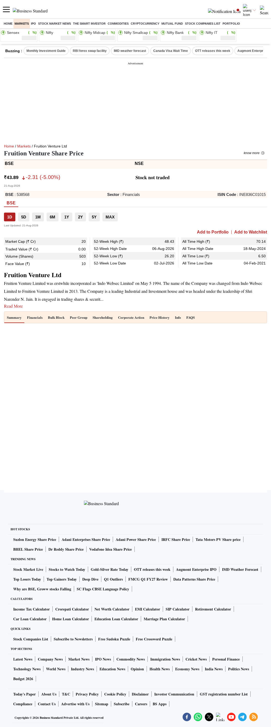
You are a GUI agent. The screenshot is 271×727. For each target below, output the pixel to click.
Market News (78, 659)
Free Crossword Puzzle (154, 639)
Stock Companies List (30, 639)
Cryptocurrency (145, 23)
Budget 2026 (23, 678)
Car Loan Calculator (30, 619)
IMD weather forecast (130, 51)
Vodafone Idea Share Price (110, 549)
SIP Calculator (177, 609)
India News (214, 669)
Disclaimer (140, 694)
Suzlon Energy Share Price (34, 539)
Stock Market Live (28, 569)
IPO (33, 23)
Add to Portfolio (213, 232)
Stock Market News (54, 23)
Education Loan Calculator (116, 619)
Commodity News (130, 659)
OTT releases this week (212, 51)
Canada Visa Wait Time (170, 51)
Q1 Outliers (113, 579)
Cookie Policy (115, 694)
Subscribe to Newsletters (73, 639)
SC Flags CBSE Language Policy (103, 589)
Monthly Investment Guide (46, 51)
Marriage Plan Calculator (164, 619)
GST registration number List (224, 694)
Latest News (22, 659)
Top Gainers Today (62, 579)
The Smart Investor (89, 23)
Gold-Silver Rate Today (109, 569)
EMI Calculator (147, 609)
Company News (50, 659)
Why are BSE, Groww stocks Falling (42, 589)
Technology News (26, 669)
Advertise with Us (75, 704)
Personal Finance (226, 659)
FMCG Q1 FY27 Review (148, 579)
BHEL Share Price (28, 549)
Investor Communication (174, 694)
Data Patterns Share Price (194, 579)
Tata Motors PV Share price (218, 539)
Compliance (22, 704)
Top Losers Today (27, 579)
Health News (160, 669)
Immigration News (165, 659)
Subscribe (121, 704)
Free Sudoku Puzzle (114, 639)
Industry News (82, 669)
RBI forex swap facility (90, 51)
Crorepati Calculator (72, 609)
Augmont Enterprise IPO (196, 569)
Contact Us (47, 704)
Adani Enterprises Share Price (86, 539)
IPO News (103, 659)
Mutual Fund (172, 23)
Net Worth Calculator (111, 609)
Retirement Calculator (213, 609)
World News (55, 669)
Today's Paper (24, 694)
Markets (22, 23)
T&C (66, 694)
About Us (48, 694)
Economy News (187, 669)
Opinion (137, 669)
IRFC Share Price (175, 539)
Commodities (118, 23)
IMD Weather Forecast (240, 569)
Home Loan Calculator (70, 619)
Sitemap (101, 704)
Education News (112, 669)
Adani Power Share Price (136, 539)
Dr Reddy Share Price (66, 549)
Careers (141, 704)
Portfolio (231, 23)
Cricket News (196, 659)
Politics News (238, 669)
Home (8, 23)
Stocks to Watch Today (67, 569)
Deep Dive (90, 579)
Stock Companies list (202, 23)
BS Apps (159, 704)
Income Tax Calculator (31, 609)
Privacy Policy (87, 694)
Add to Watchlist (250, 232)
